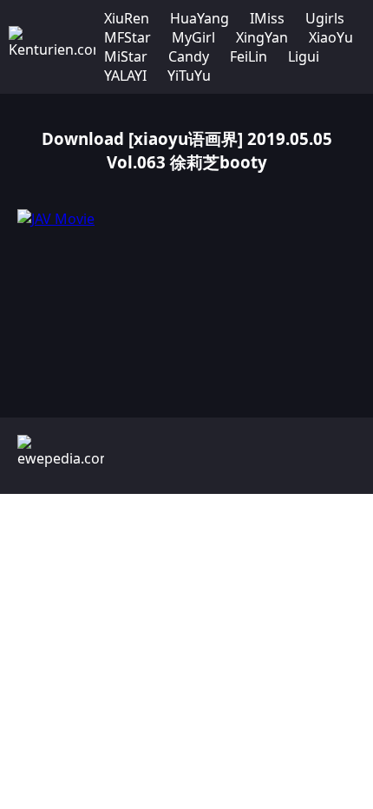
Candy (188, 56)
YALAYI (125, 75)
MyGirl (193, 37)
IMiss (267, 18)
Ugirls (324, 18)
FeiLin (248, 56)
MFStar (127, 37)
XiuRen (126, 18)
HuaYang (199, 18)
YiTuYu (189, 75)
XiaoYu (331, 37)
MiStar (125, 56)
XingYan (262, 37)
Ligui (303, 56)
